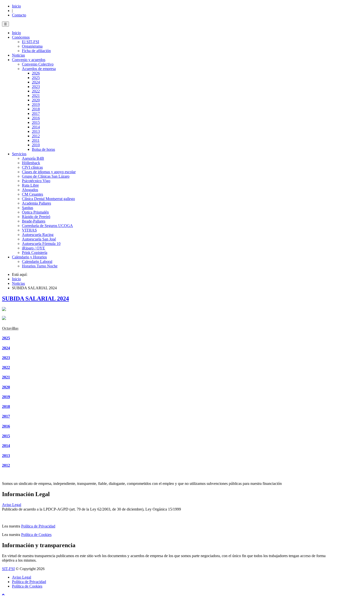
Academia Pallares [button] (36, 203)
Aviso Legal (11, 505)
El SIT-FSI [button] (30, 42)
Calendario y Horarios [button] (29, 257)
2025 (6, 338)
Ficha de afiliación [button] (36, 51)
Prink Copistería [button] (34, 252)
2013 (6, 455)
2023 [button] (36, 86)
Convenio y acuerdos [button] (28, 60)
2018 (6, 406)
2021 (6, 377)
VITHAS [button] (29, 230)
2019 (6, 397)
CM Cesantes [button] (32, 194)
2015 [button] (36, 122)
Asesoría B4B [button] (33, 158)
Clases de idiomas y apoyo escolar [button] (49, 172)
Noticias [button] (18, 55)
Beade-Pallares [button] (33, 221)
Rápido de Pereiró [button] (36, 217)
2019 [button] (36, 104)
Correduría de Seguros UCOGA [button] (47, 226)
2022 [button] (36, 91)
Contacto (19, 15)
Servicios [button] (19, 154)
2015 (6, 436)
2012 (6, 465)
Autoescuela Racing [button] (38, 234)
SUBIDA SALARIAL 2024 (35, 298)
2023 (6, 358)
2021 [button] (36, 95)
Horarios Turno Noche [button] (39, 266)
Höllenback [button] (31, 163)
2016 (6, 426)
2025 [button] (36, 77)
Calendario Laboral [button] (37, 261)
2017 (6, 416)
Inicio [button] (16, 33)
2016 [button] (36, 118)
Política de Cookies (36, 534)
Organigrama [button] (32, 46)
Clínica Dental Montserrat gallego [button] (48, 199)
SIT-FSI (8, 569)
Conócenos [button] (21, 37)
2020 (6, 387)
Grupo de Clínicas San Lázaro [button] (45, 176)
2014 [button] (36, 127)
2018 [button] (36, 109)
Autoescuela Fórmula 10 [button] (41, 243)
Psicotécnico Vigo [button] (36, 181)
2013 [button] (36, 131)
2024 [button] (36, 82)
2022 (6, 367)
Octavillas (10, 328)
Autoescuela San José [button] (39, 239)
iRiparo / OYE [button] (33, 248)
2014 (6, 446)
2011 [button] (36, 140)
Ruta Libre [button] (30, 185)
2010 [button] (36, 145)
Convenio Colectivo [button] (38, 64)
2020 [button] (36, 100)
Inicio (16, 6)
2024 (6, 348)
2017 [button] (36, 113)
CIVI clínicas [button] (32, 167)
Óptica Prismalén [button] (35, 212)
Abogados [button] (30, 190)
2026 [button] (36, 73)
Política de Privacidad (38, 526)
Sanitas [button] (27, 208)
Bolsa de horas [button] (43, 149)
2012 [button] (36, 136)
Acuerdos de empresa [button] (39, 69)
